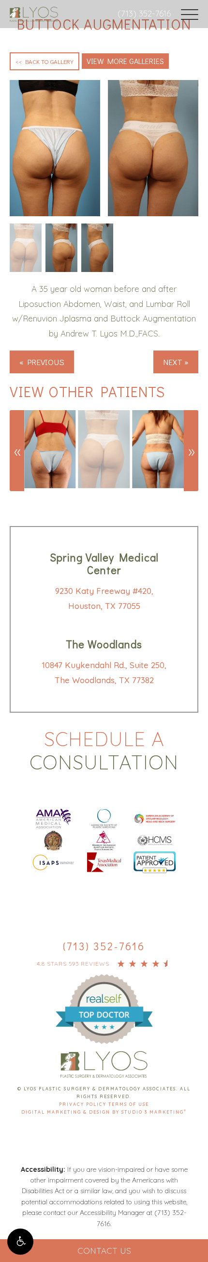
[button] (20, 1242)
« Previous (41, 361)
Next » (176, 361)
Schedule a (104, 750)
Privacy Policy (83, 1104)
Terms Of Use (128, 1104)
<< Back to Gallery (44, 61)
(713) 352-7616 (144, 13)
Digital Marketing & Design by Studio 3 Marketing (104, 1112)
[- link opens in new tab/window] (104, 998)
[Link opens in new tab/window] (53, 818)
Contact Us (104, 1251)
